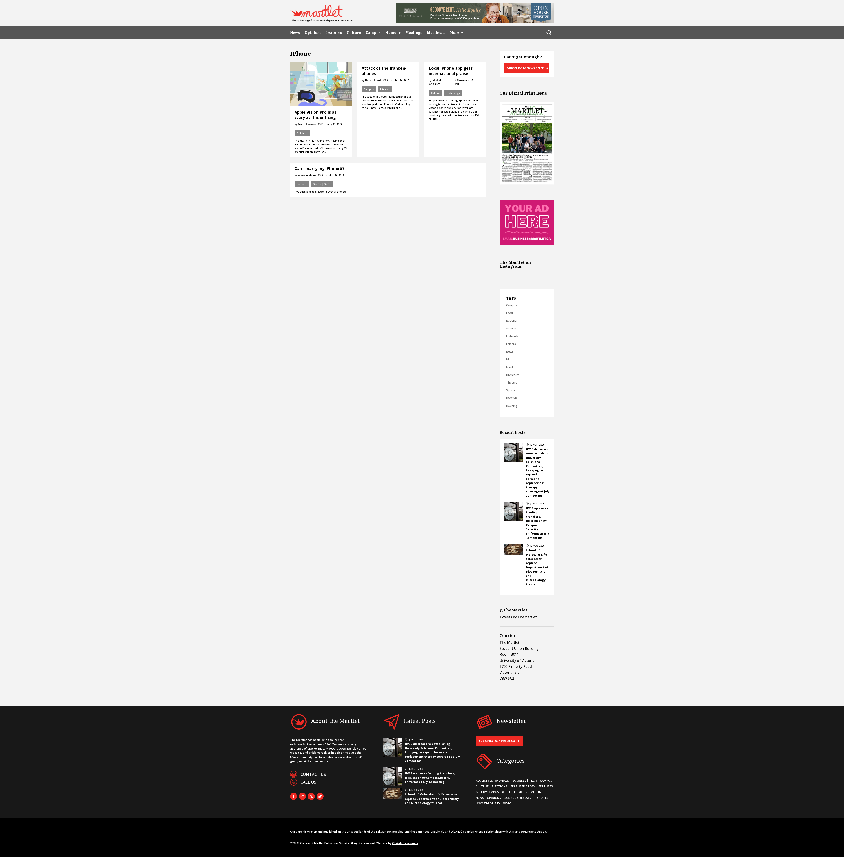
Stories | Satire (322, 184)
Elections (499, 786)
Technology (453, 93)
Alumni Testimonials (492, 780)
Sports (510, 390)
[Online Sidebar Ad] (527, 243)
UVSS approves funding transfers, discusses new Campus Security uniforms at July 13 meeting (430, 777)
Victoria (511, 328)
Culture (354, 32)
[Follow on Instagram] (302, 796)
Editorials (512, 336)
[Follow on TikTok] (320, 796)
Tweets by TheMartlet (518, 617)
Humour (393, 32)
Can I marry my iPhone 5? (319, 168)
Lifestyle (385, 89)
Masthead (436, 32)
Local (509, 313)
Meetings (414, 32)
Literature (512, 375)
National (511, 320)
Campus (373, 32)
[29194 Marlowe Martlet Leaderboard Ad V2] (475, 21)
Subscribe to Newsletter (525, 68)
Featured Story (523, 786)
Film (508, 359)
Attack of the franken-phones (384, 71)
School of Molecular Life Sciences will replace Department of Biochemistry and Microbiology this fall (537, 567)
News (295, 32)
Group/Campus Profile (493, 792)
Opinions (313, 32)
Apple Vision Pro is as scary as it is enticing (315, 114)
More (454, 32)
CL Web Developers (405, 843)
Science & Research (519, 798)
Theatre (511, 382)
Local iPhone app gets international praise (451, 71)
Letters (511, 344)
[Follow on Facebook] (293, 796)
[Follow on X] (311, 796)
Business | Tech (524, 780)
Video (507, 803)
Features (334, 32)
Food (509, 367)
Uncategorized (488, 803)
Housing (511, 406)
